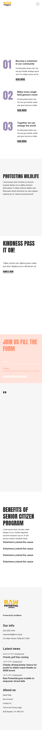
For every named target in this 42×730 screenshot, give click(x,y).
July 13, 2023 (7, 675)
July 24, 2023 (7, 661)
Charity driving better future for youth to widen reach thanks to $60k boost (20, 667)
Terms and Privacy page (12, 707)
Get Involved (8, 699)
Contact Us (7, 703)
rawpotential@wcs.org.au (12, 634)
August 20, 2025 (8, 654)
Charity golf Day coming (15, 657)
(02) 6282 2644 (9, 630)
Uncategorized (19, 654)
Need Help (7, 695)
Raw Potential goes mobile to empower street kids (18, 680)
